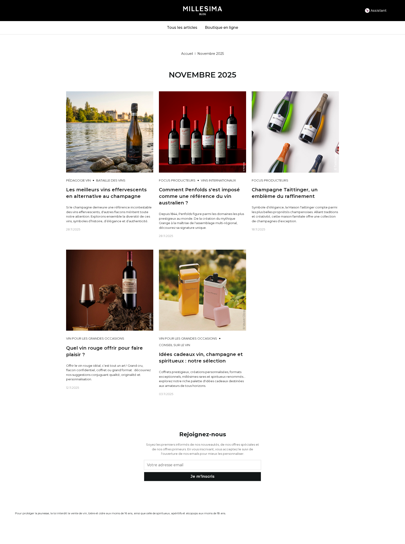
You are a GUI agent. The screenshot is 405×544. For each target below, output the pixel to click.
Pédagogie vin (78, 180)
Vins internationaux (218, 180)
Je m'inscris (202, 476)
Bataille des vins (110, 180)
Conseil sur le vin (174, 345)
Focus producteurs (177, 180)
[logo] (202, 11)
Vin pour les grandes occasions (95, 338)
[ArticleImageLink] (109, 131)
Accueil (187, 54)
